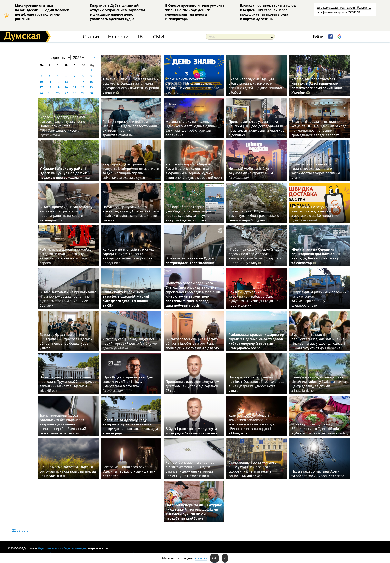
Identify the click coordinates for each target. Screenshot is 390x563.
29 (82, 93)
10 (41, 82)
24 (41, 93)
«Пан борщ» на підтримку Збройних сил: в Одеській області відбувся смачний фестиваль (319, 428)
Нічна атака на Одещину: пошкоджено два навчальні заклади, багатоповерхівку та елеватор (315, 256)
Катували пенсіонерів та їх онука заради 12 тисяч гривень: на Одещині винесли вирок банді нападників (129, 256)
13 (66, 82)
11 (49, 82)
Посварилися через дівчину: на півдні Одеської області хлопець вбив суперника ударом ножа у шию (257, 384)
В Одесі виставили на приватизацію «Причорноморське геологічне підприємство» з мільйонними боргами (68, 299)
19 (58, 87)
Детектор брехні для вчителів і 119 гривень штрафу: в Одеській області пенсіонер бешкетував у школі (66, 341)
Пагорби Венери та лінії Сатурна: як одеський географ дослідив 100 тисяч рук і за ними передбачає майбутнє (194, 512)
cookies (201, 558)
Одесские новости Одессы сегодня (62, 548)
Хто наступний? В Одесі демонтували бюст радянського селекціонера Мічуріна (254, 215)
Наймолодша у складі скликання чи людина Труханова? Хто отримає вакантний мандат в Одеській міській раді (68, 384)
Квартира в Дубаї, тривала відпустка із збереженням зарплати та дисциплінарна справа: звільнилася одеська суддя (131, 171)
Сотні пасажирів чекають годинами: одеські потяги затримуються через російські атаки (315, 171)
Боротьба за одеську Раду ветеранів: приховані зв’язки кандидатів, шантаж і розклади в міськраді (130, 426)
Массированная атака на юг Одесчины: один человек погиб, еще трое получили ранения (42, 12)
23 (91, 87)
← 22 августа (18, 530)
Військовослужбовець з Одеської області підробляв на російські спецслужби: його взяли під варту (192, 343)
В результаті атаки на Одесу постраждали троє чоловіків (190, 260)
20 (66, 87)
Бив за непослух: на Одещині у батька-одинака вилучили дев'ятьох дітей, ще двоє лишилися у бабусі (256, 86)
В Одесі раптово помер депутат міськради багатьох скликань (192, 430)
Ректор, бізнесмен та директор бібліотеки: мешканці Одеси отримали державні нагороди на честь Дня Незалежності (190, 469)
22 (82, 87)
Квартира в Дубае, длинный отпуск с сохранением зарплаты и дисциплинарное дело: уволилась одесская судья (117, 12)
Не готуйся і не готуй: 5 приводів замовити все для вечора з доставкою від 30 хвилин (317, 213)
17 (41, 87)
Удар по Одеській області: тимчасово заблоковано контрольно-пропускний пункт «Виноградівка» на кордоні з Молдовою (253, 424)
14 (74, 82)
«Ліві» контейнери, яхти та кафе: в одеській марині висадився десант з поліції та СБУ (126, 299)
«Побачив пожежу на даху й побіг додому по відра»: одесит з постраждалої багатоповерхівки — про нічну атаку (255, 256)
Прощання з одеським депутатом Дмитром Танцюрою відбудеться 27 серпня (192, 386)
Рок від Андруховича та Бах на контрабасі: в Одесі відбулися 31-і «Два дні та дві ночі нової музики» (255, 299)
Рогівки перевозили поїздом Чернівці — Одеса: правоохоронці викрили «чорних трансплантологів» (130, 128)
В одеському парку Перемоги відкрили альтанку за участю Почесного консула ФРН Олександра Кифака (63, 126)
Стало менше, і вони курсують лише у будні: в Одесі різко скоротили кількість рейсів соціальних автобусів (252, 469)
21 (74, 87)
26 (58, 93)
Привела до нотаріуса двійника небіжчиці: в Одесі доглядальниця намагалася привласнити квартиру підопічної (256, 128)
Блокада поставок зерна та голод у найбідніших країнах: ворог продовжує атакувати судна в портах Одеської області (192, 213)
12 (58, 82)
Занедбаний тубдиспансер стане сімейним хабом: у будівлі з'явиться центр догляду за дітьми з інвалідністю (319, 384)
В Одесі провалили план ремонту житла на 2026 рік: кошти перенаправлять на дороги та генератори (66, 213)
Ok (214, 558)
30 (91, 93)
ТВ (140, 36)
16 (91, 82)
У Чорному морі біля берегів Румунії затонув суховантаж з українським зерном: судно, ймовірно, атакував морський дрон (194, 171)
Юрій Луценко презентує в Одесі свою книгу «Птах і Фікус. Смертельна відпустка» (128, 384)
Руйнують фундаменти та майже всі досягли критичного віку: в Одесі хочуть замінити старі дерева (65, 256)
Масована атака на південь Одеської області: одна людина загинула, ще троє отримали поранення (190, 128)
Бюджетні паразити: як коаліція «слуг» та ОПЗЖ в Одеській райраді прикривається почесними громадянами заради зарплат (319, 128)
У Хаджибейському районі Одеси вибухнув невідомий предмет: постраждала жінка (65, 173)
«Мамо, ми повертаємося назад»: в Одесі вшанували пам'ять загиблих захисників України (316, 86)
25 (49, 93)
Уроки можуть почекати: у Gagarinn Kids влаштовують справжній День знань (192, 86)
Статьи (91, 36)
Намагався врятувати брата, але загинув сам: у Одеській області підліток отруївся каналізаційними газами (131, 213)
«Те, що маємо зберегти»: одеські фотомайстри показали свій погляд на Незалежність (68, 471)
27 (66, 93)
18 (49, 87)
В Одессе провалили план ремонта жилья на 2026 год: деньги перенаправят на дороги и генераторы (195, 12)
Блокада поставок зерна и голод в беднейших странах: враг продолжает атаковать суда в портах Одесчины (268, 12)
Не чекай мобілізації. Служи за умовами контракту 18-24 (251, 173)
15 (82, 82)
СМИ (158, 36)
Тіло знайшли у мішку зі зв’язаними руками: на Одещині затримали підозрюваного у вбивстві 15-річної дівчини (131, 86)
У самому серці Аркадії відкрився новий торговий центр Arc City (130, 343)
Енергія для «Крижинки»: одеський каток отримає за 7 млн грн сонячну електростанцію (319, 299)
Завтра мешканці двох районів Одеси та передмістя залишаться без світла (129, 471)
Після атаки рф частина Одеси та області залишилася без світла (317, 473)
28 (74, 93)
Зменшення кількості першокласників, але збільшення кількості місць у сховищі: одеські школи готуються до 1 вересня (318, 341)
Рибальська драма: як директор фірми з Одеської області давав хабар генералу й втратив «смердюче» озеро (256, 341)
